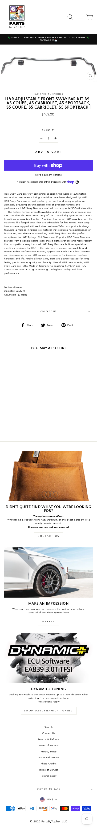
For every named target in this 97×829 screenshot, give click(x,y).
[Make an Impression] (48, 572)
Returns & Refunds (48, 739)
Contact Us (48, 311)
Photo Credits (49, 763)
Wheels (48, 621)
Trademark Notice (48, 757)
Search (48, 727)
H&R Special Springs (48, 94)
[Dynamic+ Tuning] (48, 658)
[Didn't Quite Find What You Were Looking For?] (48, 476)
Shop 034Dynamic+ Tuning (48, 710)
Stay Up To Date (48, 789)
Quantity (48, 130)
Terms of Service (48, 745)
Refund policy (49, 776)
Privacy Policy (49, 751)
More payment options (48, 174)
